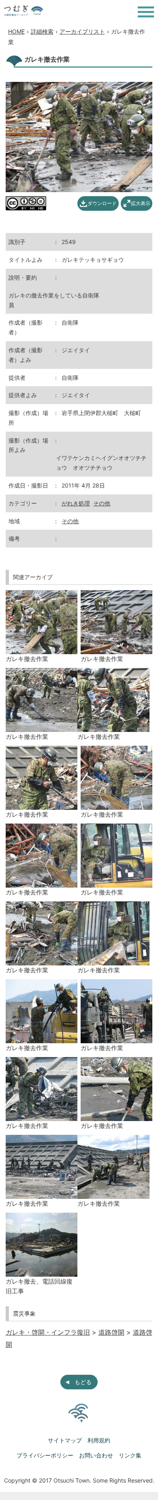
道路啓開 (111, 1332)
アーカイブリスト (82, 31)
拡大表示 (140, 203)
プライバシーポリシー (45, 1455)
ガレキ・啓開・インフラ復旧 (48, 1332)
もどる (83, 1381)
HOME (16, 31)
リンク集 (130, 1455)
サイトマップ (65, 1440)
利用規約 (99, 1440)
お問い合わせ (96, 1455)
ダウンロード (102, 203)
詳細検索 (42, 31)
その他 (101, 503)
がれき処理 (76, 503)
